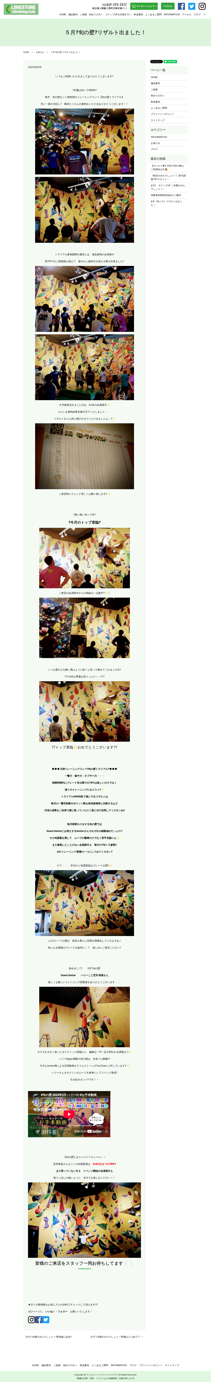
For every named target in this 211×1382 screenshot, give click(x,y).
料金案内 (138, 14)
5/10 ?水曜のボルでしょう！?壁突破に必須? (49, 1336)
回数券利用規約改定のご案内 (166, 195)
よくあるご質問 (153, 14)
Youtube (167, 6)
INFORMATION (172, 14)
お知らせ (40, 52)
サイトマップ (158, 120)
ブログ (197, 14)
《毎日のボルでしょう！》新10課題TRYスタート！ (168, 177)
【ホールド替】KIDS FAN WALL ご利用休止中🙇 (168, 167)
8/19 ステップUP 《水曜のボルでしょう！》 (168, 187)
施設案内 (73, 14)
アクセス (186, 14)
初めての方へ (96, 14)
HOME (62, 14)
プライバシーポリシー (162, 114)
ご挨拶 (83, 14)
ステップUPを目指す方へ (118, 14)
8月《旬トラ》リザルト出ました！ (166, 203)
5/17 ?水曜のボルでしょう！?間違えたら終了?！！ (117, 1336)
